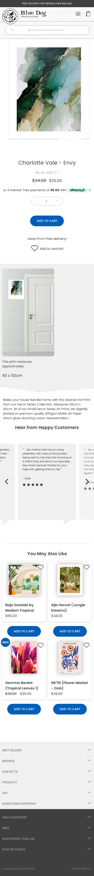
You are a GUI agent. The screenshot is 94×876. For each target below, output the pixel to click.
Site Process (81, 869)
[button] (36, 248)
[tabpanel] (47, 97)
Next (88, 479)
